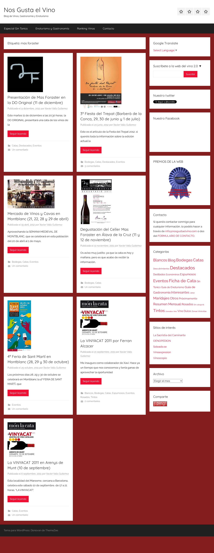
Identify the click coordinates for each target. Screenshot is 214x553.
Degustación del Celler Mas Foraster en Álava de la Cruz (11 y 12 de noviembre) (110, 234)
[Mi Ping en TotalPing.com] (160, 405)
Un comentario (20, 149)
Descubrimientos (161, 268)
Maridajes (161, 298)
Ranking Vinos (86, 28)
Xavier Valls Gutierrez (56, 108)
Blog (171, 260)
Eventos (37, 145)
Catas (15, 145)
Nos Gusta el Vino (29, 10)
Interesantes (180, 292)
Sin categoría (199, 305)
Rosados (85, 397)
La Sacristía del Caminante (169, 335)
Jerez (192, 293)
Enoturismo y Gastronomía (52, 28)
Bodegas (89, 162)
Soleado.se (160, 346)
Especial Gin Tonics (16, 28)
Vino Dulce (184, 311)
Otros (174, 298)
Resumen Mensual (167, 304)
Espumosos (118, 393)
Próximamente (188, 298)
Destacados (25, 145)
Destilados (159, 274)
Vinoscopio (160, 358)
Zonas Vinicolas (199, 311)
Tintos (94, 397)
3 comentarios (92, 166)
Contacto (108, 28)
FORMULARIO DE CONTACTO (176, 235)
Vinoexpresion (162, 352)
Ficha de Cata (182, 280)
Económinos (172, 274)
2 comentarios (92, 401)
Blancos (89, 393)
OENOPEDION (162, 340)
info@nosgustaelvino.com (181, 231)
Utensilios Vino (171, 311)
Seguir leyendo (18, 133)
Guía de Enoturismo (172, 287)
